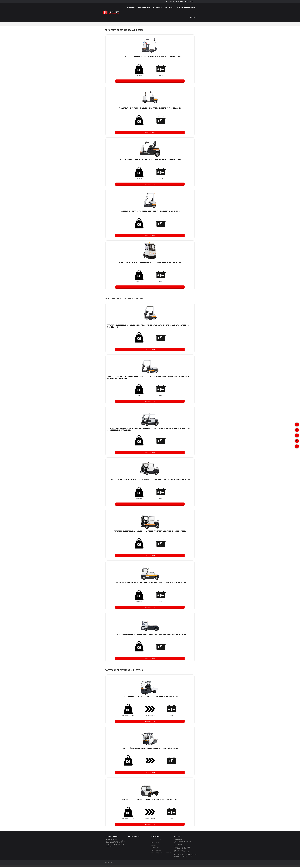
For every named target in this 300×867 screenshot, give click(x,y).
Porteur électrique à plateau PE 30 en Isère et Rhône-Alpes (150, 800)
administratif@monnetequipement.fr (185, 854)
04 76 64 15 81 (170, 1)
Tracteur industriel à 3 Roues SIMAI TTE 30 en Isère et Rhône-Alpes (150, 108)
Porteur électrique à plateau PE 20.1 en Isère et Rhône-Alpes (150, 748)
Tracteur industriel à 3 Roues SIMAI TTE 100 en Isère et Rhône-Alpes (150, 262)
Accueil (130, 840)
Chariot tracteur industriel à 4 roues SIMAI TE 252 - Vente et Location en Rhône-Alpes (150, 480)
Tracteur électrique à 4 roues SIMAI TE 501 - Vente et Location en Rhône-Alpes (150, 634)
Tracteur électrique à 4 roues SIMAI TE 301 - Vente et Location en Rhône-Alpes (150, 583)
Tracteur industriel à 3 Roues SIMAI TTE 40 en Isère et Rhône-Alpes (150, 159)
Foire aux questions (157, 840)
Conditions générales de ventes (161, 853)
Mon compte (155, 842)
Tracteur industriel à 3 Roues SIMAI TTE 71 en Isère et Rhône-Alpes (149, 211)
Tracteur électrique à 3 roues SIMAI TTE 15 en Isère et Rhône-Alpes (150, 57)
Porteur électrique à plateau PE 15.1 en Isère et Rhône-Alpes (150, 697)
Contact (153, 845)
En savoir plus (150, 81)
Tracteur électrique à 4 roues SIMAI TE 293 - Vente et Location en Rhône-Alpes (150, 531)
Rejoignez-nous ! (183, 1)
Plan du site (155, 847)
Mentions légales (156, 850)
